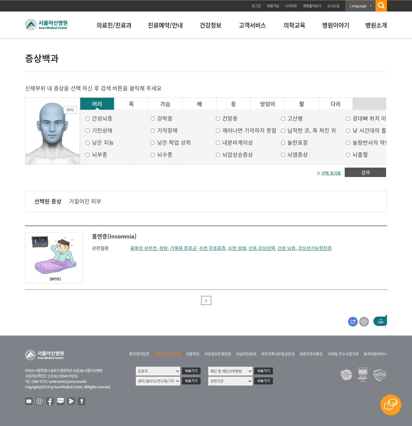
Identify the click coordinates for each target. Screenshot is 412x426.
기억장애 (167, 130)
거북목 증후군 (183, 248)
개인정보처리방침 (167, 354)
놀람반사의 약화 (371, 142)
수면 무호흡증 (212, 248)
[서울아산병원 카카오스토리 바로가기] (82, 401)
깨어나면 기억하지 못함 (249, 130)
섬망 (163, 248)
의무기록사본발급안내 (277, 354)
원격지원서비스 (375, 354)
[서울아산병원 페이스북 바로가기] (50, 401)
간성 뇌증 (286, 248)
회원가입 (273, 5)
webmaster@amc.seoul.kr (68, 381)
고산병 (295, 118)
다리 (336, 104)
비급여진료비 (246, 354)
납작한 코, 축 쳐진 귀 (311, 130)
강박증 (165, 118)
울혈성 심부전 (143, 248)
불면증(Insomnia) (114, 236)
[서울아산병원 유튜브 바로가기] (29, 401)
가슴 (165, 104)
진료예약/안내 (165, 25)
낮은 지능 (103, 142)
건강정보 (210, 25)
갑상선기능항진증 (315, 248)
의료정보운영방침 (217, 354)
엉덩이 (267, 104)
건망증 (230, 118)
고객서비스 (252, 25)
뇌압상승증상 (237, 154)
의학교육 (294, 25)
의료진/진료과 (114, 25)
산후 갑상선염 (262, 248)
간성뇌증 (102, 118)
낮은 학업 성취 (174, 142)
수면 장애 (237, 248)
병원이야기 (335, 25)
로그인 (256, 5)
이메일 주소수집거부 (343, 354)
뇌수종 (165, 154)
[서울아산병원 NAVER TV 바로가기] (71, 401)
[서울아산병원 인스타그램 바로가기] (40, 401)
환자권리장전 (139, 354)
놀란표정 (297, 142)
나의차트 (291, 5)
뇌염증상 (297, 154)
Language (358, 5)
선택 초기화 (331, 173)
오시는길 (333, 5)
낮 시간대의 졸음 (372, 130)
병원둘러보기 (312, 5)
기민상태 (102, 130)
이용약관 (192, 354)
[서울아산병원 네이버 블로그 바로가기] (61, 401)
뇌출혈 (360, 154)
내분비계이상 (237, 142)
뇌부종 (99, 154)
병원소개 (376, 25)
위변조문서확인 (311, 354)
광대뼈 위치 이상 (372, 118)
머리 (97, 104)
